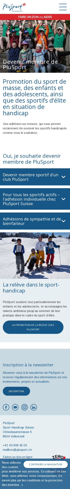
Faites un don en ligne (17, 457)
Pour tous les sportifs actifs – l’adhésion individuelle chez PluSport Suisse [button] (31, 199)
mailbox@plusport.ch (17, 449)
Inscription (16, 391)
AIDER (48, 17)
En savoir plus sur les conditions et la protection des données (32, 480)
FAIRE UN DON (28, 17)
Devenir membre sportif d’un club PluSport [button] (30, 177)
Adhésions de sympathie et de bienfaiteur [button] (32, 221)
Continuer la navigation (45, 464)
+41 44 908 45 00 (15, 445)
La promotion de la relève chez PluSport (33, 327)
